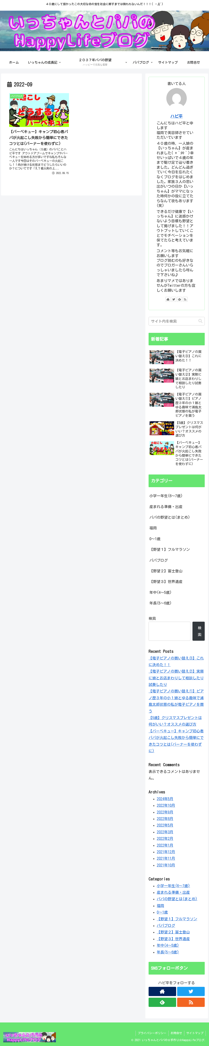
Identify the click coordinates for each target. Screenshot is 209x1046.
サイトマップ (194, 1033)
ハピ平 (176, 116)
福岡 (153, 528)
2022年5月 (165, 825)
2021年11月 (166, 858)
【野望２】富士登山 (165, 571)
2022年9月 (165, 812)
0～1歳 (154, 539)
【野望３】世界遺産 (165, 581)
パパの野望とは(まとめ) (169, 517)
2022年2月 (165, 838)
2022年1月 (165, 845)
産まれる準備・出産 (165, 506)
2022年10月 (166, 805)
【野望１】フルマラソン (169, 549)
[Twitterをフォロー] (173, 299)
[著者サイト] (168, 299)
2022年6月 (165, 818)
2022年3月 (165, 832)
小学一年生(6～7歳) (166, 496)
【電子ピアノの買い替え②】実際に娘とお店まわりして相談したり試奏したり (176, 677)
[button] (198, 321)
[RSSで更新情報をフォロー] (185, 299)
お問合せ (176, 1033)
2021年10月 (166, 865)
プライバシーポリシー (152, 1033)
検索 (152, 618)
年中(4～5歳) (160, 592)
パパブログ (158, 560)
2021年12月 (166, 852)
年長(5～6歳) (160, 603)
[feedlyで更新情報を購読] (179, 299)
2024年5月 (165, 799)
